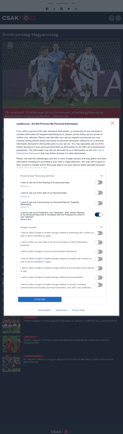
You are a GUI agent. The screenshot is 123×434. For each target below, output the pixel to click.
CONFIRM (39, 299)
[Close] (113, 124)
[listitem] (61, 175)
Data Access (61, 310)
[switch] (99, 182)
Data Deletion (44, 310)
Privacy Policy (78, 310)
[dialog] (61, 217)
